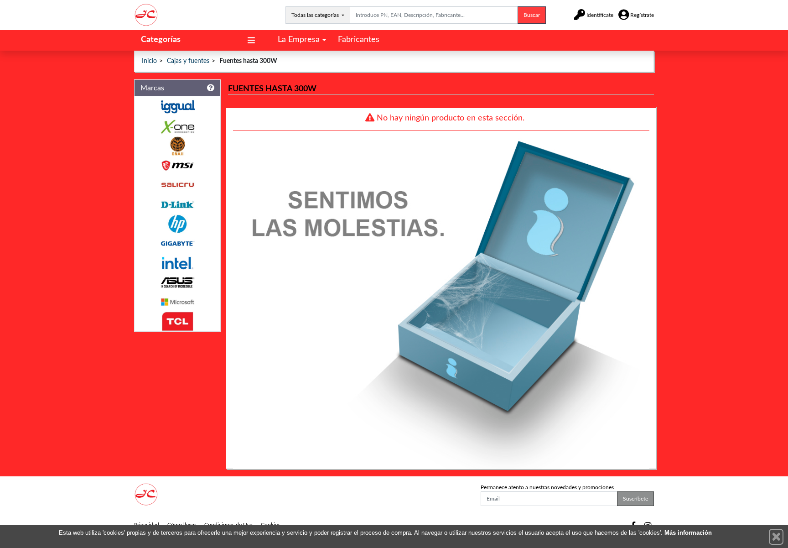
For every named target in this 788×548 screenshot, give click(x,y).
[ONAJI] (177, 146)
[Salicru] (177, 185)
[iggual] (177, 106)
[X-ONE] (177, 126)
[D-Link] (177, 204)
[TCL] (177, 321)
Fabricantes (358, 40)
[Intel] (177, 263)
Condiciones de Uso (228, 524)
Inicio (149, 61)
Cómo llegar (181, 524)
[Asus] (177, 282)
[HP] (177, 224)
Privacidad (146, 524)
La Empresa (299, 40)
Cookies (270, 524)
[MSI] (177, 165)
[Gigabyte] (177, 243)
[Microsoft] (177, 302)
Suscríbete (635, 498)
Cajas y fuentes (188, 61)
